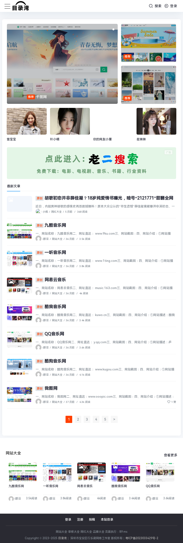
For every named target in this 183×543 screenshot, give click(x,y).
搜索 (157, 6)
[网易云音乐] (19, 285)
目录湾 (62, 538)
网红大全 (56, 211)
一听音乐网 (51, 252)
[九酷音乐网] (19, 231)
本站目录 (107, 519)
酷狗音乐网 (51, 361)
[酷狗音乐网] (19, 367)
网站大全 (57, 239)
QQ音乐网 (50, 333)
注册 (80, 519)
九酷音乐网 (51, 225)
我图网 (47, 388)
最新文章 (13, 186)
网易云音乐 (51, 279)
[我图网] (19, 394)
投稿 (92, 519)
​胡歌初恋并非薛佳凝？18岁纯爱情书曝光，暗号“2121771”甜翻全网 (105, 197)
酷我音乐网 (51, 306)
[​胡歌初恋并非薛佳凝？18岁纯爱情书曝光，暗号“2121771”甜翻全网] (19, 204)
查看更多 (170, 455)
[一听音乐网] (19, 258)
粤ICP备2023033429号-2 (141, 538)
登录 (173, 6)
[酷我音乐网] (19, 312)
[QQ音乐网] (19, 340)
